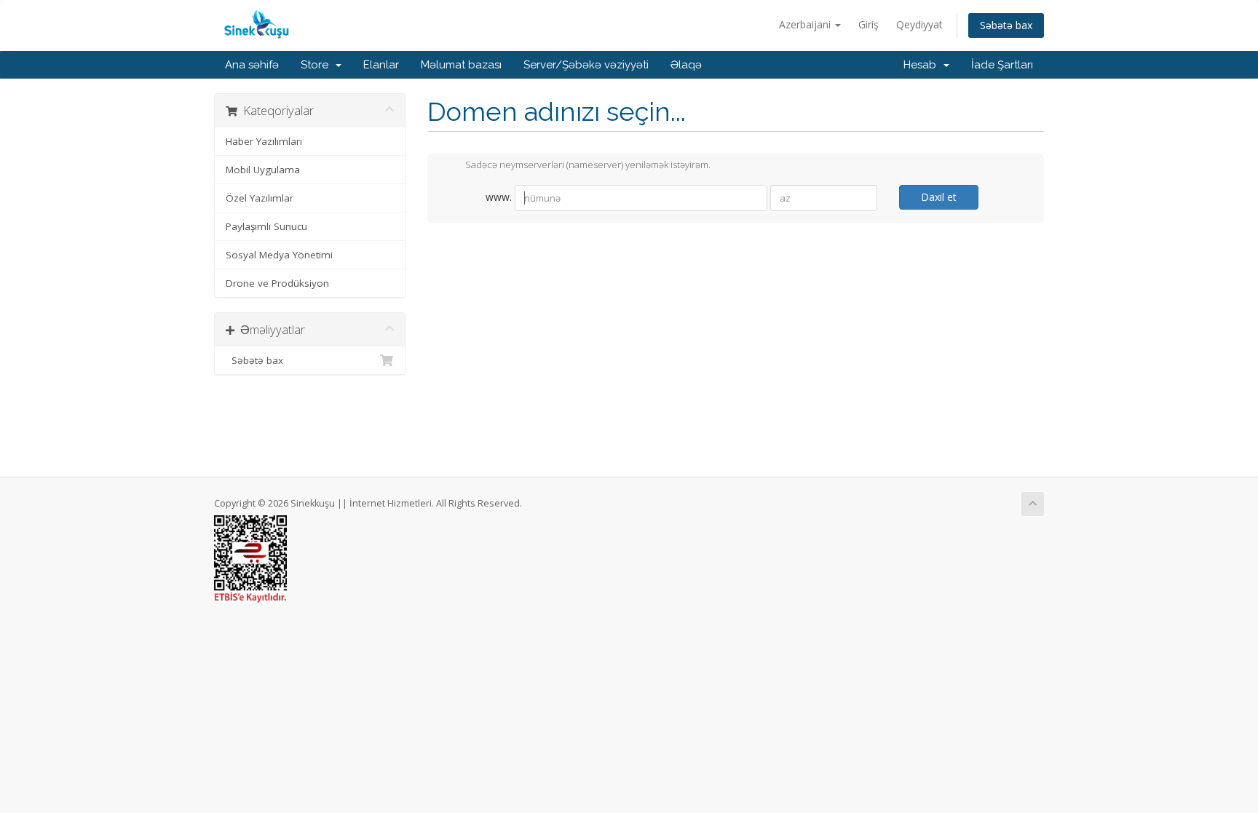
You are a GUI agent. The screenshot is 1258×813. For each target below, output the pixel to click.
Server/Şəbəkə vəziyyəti (586, 64)
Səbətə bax (1006, 25)
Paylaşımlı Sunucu (266, 226)
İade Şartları (1002, 64)
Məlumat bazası (461, 64)
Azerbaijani (806, 24)
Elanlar (381, 64)
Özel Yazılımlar (259, 198)
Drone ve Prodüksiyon (277, 283)
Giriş (868, 24)
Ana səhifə (252, 64)
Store (317, 64)
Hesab (922, 64)
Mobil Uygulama (263, 169)
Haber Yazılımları (264, 141)
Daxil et (939, 197)
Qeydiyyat (919, 24)
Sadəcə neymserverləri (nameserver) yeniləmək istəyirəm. (588, 165)
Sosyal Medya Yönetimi (279, 254)
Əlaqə (686, 64)
